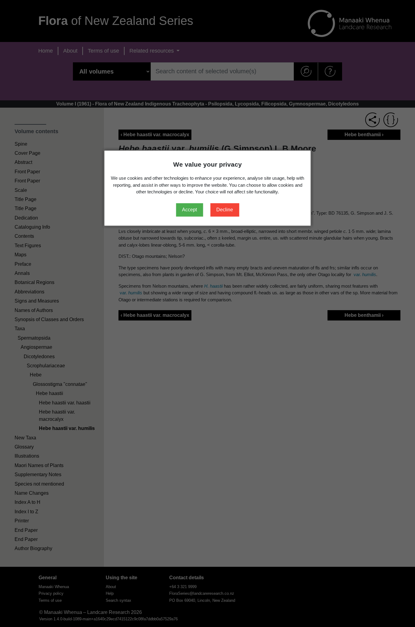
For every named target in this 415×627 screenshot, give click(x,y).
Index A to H (27, 502)
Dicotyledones (39, 356)
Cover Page (27, 153)
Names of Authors (34, 310)
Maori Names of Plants (39, 465)
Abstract (23, 162)
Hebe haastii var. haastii (65, 402)
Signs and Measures (37, 300)
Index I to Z (26, 511)
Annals (22, 273)
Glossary (24, 446)
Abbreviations (29, 291)
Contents (24, 236)
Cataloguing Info (32, 227)
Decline (224, 209)
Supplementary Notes (38, 474)
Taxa (20, 328)
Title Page (25, 199)
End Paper (26, 530)
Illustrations (27, 456)
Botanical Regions (34, 282)
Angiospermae (36, 347)
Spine (21, 144)
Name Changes (32, 493)
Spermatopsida (34, 338)
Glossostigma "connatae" (60, 384)
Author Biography (33, 548)
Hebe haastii (49, 393)
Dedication (26, 217)
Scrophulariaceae (46, 365)
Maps (20, 254)
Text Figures (28, 245)
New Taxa (25, 437)
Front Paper (27, 171)
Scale (21, 190)
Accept (189, 209)
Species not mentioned (39, 484)
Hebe (36, 374)
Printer (22, 520)
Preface (23, 264)
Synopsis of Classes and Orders (49, 319)
